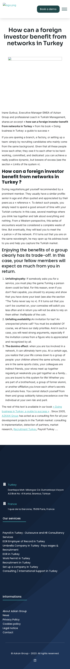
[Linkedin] (35, 660)
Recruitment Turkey (24, 429)
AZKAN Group (10, 415)
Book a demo (48, 9)
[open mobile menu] (64, 9)
